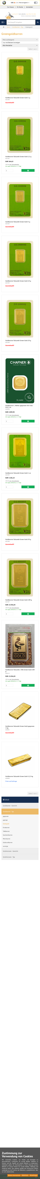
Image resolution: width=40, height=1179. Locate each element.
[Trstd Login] (37, 2)
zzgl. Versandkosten (14, 164)
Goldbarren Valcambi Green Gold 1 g (17, 98)
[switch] (36, 3)
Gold (7, 800)
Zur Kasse (10, 7)
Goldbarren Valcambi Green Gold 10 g (18, 281)
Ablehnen (25, 1175)
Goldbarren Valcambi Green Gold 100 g (18, 600)
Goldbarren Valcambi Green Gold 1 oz (18, 473)
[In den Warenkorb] (28, 170)
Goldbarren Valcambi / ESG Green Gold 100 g (20, 670)
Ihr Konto (20, 7)
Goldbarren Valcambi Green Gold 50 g (18, 539)
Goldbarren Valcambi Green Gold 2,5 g (18, 157)
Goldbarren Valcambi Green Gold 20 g (18, 340)
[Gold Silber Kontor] (20, 14)
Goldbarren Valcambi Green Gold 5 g (17, 222)
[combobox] (20, 40)
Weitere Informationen (14, 1175)
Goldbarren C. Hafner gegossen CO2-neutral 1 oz (19, 406)
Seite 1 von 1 (33, 49)
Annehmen (33, 1175)
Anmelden (29, 7)
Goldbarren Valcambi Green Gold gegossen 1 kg (19, 727)
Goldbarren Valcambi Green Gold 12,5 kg (19, 776)
